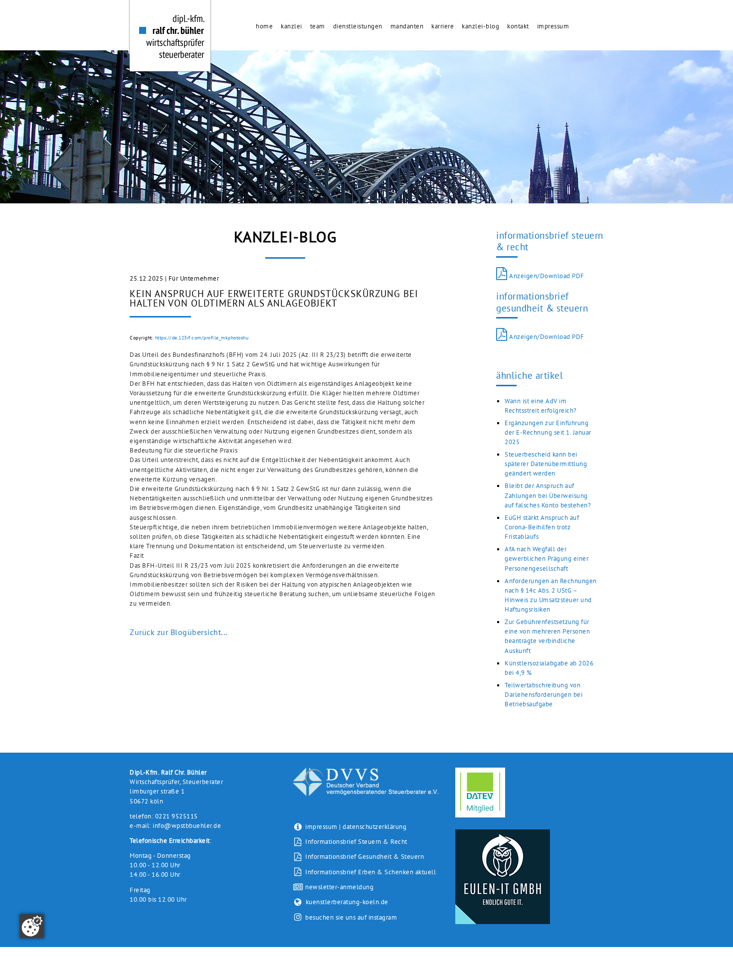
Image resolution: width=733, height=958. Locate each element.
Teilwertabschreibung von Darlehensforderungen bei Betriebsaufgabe (543, 694)
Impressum (553, 26)
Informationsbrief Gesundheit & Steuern (364, 856)
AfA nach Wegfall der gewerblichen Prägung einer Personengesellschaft (546, 558)
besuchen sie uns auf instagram (351, 917)
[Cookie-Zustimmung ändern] (32, 926)
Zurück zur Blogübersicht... (178, 632)
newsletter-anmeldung (338, 887)
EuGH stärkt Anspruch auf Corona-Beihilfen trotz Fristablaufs (542, 527)
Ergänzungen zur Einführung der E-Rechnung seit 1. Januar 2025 (548, 432)
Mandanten (407, 26)
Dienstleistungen (357, 26)
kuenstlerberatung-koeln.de (347, 902)
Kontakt (518, 26)
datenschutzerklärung (374, 826)
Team (317, 26)
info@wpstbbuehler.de (187, 825)
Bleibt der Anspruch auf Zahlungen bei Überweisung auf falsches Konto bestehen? (548, 495)
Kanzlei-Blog (480, 26)
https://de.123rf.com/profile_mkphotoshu (202, 337)
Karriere (442, 26)
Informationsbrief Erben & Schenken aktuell (370, 872)
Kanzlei (291, 26)
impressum (321, 826)
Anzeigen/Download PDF (546, 276)
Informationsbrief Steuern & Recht (355, 841)
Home (264, 26)
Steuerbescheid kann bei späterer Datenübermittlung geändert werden (546, 464)
